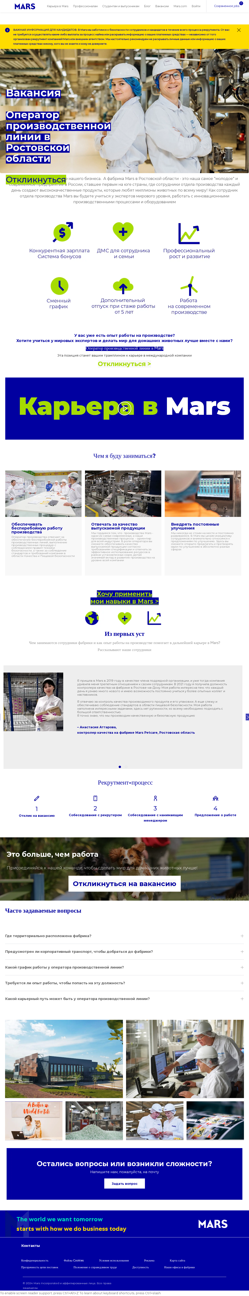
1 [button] (120, 767)
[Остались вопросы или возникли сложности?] (124, 1174)
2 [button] (126, 767)
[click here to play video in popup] (124, 408)
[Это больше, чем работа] (124, 869)
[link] (25, 6)
